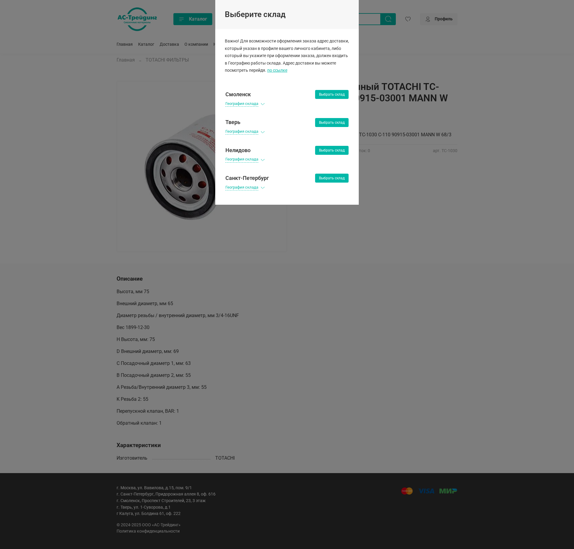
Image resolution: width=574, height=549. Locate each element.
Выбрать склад (332, 94)
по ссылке (277, 70)
